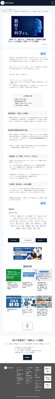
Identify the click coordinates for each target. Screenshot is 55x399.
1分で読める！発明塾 (29, 372)
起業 (34, 228)
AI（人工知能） (29, 216)
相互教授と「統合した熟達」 (20, 99)
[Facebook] (41, 54)
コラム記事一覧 (27, 240)
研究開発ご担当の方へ (20, 374)
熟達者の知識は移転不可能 (20, 101)
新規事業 (28, 226)
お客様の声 (37, 377)
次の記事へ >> (41, 240)
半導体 (27, 223)
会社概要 (37, 368)
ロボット (12, 223)
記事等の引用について (38, 387)
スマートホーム (23, 221)
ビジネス (30, 221)
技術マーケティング (15, 226)
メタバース (37, 221)
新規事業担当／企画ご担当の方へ (20, 379)
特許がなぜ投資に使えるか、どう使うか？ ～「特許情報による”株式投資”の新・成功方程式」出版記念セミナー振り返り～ (42, 312)
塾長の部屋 (28, 375)
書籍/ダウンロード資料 (47, 370)
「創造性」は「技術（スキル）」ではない (23, 103)
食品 (39, 228)
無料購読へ (27, 357)
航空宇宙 (29, 228)
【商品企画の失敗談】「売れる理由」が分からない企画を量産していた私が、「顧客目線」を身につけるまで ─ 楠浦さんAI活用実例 (42, 286)
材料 (33, 226)
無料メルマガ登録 (48, 378)
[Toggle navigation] (52, 2)
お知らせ (19, 383)
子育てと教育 (29, 378)
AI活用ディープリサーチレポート (29, 381)
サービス (19, 368)
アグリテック (32, 218)
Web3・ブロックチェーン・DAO (21, 218)
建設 (45, 223)
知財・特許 (42, 226)
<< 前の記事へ (13, 240)
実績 (36, 375)
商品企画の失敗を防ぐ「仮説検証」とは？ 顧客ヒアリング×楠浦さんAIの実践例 (27, 285)
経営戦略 (18, 228)
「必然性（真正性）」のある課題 (21, 105)
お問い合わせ (48, 385)
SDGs (44, 216)
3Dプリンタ (12, 216)
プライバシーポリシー (38, 381)
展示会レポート (38, 223)
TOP (2, 9)
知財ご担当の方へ (20, 370)
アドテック (40, 218)
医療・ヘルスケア (20, 223)
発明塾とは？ (38, 370)
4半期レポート (20, 216)
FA (35, 216)
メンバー (37, 372)
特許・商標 (37, 390)
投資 (23, 226)
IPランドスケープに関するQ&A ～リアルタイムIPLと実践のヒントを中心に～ (27, 311)
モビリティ (44, 221)
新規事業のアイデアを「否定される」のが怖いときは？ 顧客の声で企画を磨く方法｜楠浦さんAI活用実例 (12, 285)
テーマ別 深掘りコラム (9, 9)
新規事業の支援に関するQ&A (12, 310)
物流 (37, 226)
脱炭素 (23, 228)
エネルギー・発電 (13, 221)
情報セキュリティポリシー (38, 384)
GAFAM (39, 216)
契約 (32, 223)
